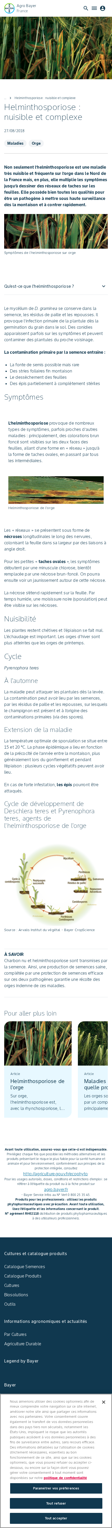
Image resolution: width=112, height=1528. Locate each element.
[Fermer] (103, 1402)
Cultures (11, 1285)
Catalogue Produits (22, 1276)
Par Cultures (15, 1334)
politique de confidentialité (65, 1478)
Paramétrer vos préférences (56, 1488)
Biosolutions (16, 1294)
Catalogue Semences (24, 1266)
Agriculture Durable (22, 1343)
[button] (56, 286)
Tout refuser (56, 1503)
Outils (10, 1304)
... (5, 98)
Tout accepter (56, 1518)
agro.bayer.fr (56, 1189)
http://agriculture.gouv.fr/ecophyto (55, 1173)
